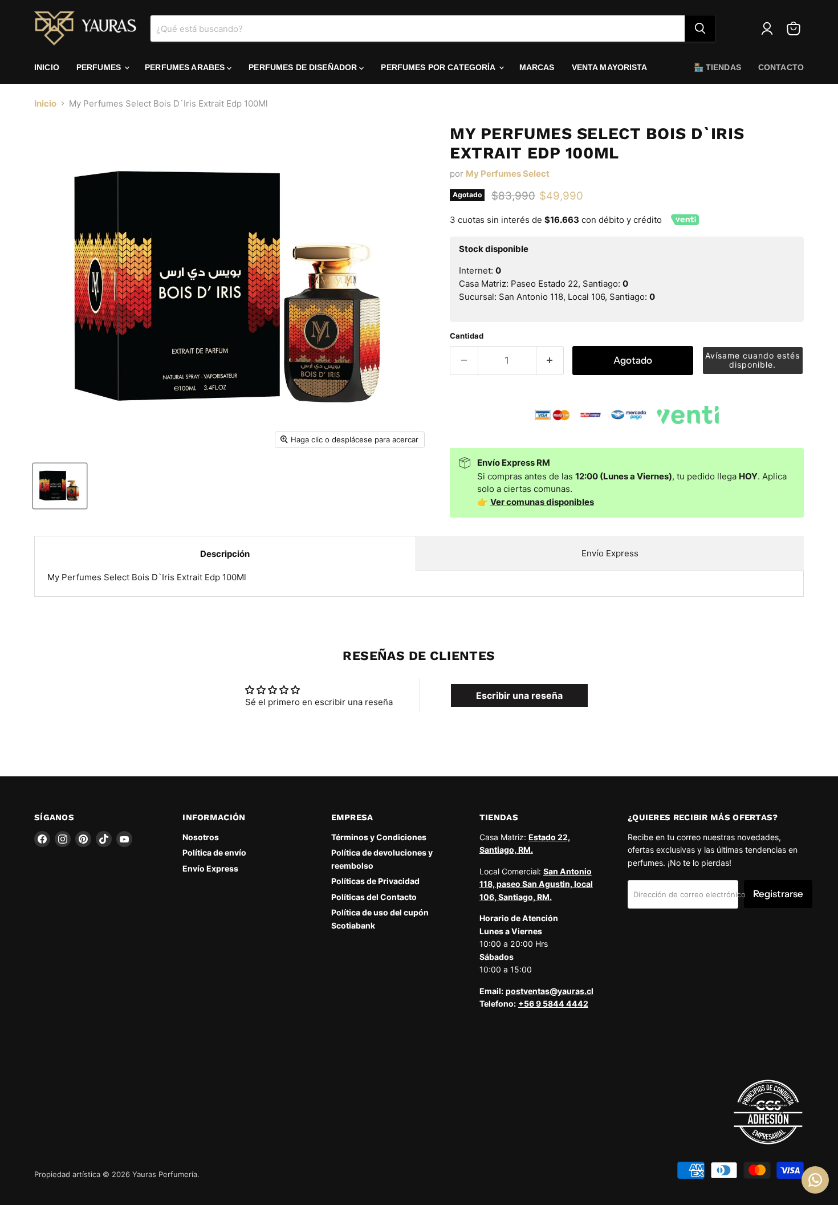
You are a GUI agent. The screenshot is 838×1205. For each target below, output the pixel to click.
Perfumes (99, 67)
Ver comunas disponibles (542, 501)
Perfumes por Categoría (439, 67)
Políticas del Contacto (374, 897)
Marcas (537, 67)
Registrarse (778, 893)
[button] (753, 360)
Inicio (46, 67)
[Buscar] (700, 28)
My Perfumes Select (508, 173)
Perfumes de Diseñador (304, 67)
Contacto (781, 67)
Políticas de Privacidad (375, 881)
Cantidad (466, 336)
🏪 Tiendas (717, 67)
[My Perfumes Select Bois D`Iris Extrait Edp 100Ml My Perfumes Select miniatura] (60, 485)
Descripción (225, 553)
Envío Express (609, 553)
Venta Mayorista (610, 67)
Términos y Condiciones (378, 837)
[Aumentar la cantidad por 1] (550, 360)
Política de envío (214, 852)
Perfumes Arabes (186, 67)
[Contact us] (815, 1180)
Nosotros (200, 837)
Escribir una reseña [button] (519, 695)
